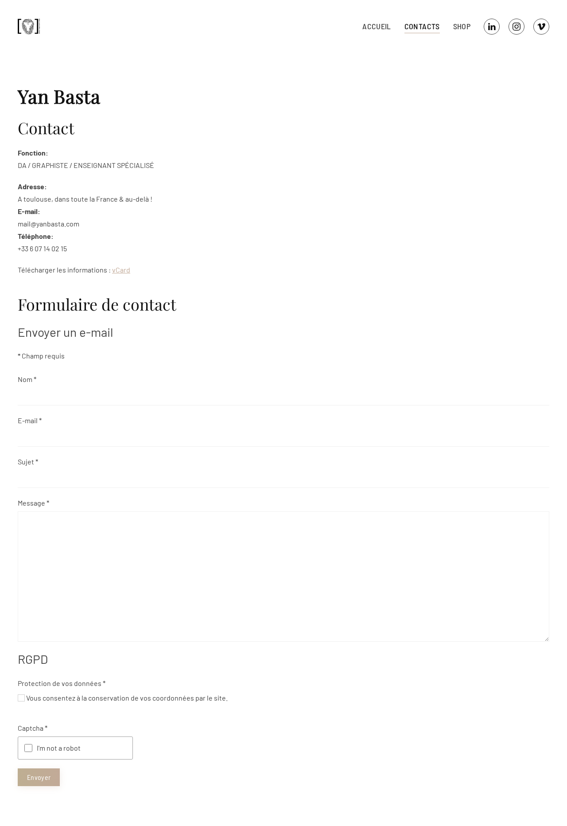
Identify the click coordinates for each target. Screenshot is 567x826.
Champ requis (41, 355)
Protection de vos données (61, 683)
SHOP (461, 26)
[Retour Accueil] (30, 26)
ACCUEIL (376, 26)
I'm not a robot (59, 748)
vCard (121, 269)
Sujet (28, 461)
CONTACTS (422, 26)
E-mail (30, 420)
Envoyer (38, 777)
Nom (27, 379)
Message (33, 503)
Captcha (32, 728)
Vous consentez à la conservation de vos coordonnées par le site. (127, 698)
